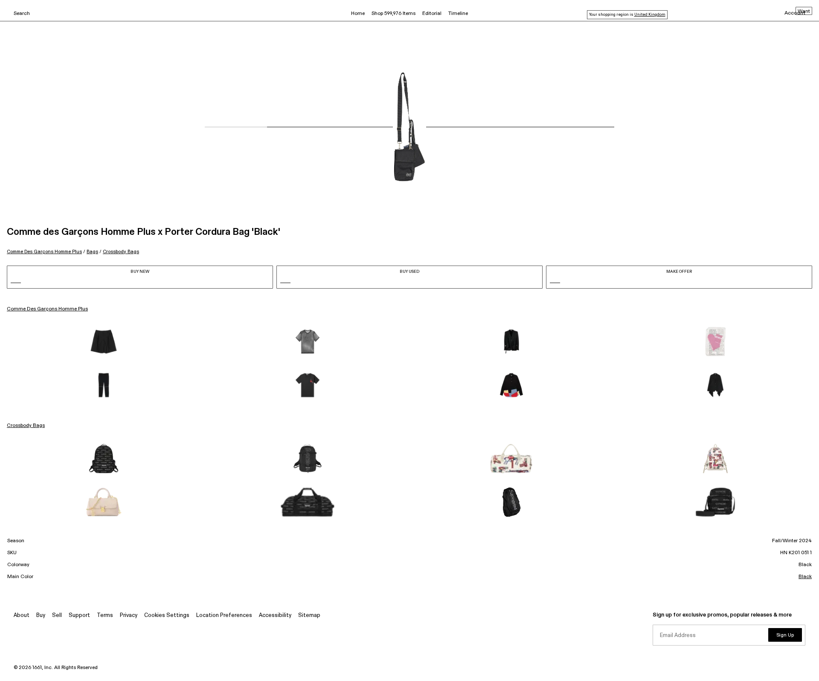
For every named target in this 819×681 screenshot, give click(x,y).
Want (804, 11)
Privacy (128, 615)
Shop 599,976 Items (393, 13)
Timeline (458, 13)
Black (805, 576)
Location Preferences (224, 615)
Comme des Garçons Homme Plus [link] (47, 309)
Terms (105, 615)
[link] (103, 342)
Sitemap (309, 615)
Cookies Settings (166, 615)
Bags (92, 251)
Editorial (431, 13)
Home (358, 13)
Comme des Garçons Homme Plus (44, 251)
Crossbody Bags (121, 251)
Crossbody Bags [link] (26, 425)
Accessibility (275, 615)
